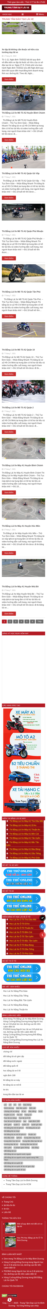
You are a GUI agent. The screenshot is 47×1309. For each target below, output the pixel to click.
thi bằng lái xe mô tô (12, 1085)
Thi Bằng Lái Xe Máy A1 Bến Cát (24, 834)
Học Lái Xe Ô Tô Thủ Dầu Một (22, 919)
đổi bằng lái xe (10, 1151)
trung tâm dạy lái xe (32, 1138)
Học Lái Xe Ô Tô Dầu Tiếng (21, 949)
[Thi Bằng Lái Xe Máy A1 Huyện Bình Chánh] (23, 451)
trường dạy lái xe (11, 1144)
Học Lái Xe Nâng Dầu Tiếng (15, 996)
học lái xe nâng (10, 1118)
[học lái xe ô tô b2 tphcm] (22, 773)
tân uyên (7, 1148)
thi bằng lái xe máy (11, 1080)
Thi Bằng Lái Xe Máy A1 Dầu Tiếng (25, 853)
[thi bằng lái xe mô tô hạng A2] (22, 746)
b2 (20, 1105)
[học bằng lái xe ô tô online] (22, 977)
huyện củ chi (9, 1115)
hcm (40, 1111)
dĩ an (24, 1111)
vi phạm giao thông (21, 1148)
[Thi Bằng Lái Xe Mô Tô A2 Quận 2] (23, 394)
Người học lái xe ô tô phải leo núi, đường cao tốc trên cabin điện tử (23, 1024)
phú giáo (7, 1125)
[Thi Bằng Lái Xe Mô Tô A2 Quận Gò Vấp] (23, 160)
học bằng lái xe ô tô (12, 1071)
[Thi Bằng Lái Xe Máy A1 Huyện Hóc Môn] (23, 512)
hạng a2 (28, 1115)
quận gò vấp (36, 1125)
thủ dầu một (9, 1138)
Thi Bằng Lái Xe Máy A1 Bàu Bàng (24, 849)
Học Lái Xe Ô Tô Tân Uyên (21, 936)
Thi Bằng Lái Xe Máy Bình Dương (28, 1019)
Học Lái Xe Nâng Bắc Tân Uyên (17, 1000)
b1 (15, 1105)
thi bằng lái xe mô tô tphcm (15, 1134)
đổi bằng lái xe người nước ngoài (17, 1154)
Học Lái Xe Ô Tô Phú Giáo (21, 953)
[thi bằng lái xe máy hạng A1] (22, 882)
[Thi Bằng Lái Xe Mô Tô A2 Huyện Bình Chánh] (23, 101)
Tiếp (39, 621)
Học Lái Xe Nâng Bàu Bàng (15, 1005)
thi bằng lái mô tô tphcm (13, 1128)
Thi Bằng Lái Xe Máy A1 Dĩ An (22, 825)
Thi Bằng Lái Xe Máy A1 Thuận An (24, 830)
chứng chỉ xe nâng (11, 1111)
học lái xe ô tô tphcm (12, 1121)
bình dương (9, 1108)
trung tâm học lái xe (12, 1141)
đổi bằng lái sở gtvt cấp (13, 1056)
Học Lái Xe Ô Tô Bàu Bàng (21, 945)
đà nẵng (35, 1148)
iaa (25, 1121)
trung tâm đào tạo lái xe (13, 1094)
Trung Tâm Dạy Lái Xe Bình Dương (21, 1180)
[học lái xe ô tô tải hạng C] (22, 799)
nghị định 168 (9, 1075)
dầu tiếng (32, 1111)
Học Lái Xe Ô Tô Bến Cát (20, 932)
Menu (41, 14)
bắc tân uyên (21, 1108)
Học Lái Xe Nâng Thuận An (15, 1010)
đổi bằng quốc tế (10, 1066)
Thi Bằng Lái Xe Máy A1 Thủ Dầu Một (26, 821)
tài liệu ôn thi (9, 1205)
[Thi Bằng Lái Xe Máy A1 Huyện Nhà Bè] (23, 571)
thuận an (32, 1134)
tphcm (19, 1138)
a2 (10, 1105)
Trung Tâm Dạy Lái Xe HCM (18, 1184)
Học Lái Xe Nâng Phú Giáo (15, 991)
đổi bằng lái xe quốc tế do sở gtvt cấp (19, 1166)
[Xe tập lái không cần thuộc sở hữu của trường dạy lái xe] (23, 31)
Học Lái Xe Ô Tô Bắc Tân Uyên (23, 941)
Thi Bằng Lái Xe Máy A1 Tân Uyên (24, 838)
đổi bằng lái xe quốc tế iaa (14, 1170)
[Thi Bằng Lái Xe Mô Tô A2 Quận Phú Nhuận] (23, 215)
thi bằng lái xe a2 (33, 1128)
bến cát (32, 1108)
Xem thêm (8, 79)
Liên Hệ (7, 1212)
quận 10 (25, 1125)
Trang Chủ (8, 1202)
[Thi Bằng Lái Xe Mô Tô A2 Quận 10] (23, 333)
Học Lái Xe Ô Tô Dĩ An (19, 924)
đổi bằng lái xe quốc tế (13, 1163)
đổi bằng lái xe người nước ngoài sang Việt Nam (21, 1158)
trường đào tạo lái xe (29, 1144)
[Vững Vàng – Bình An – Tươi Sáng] (16, 7)
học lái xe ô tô (24, 1118)
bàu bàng (27, 1105)
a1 (5, 1105)
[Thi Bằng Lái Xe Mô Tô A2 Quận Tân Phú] (23, 276)
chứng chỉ (7, 1052)
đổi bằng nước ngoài (12, 1061)
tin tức (6, 1090)
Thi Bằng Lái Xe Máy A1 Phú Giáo (24, 858)
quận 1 (17, 1125)
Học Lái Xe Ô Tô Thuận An (21, 928)
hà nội (19, 1115)
